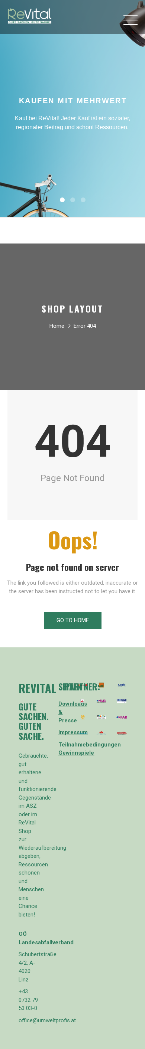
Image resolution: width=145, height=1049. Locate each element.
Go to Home (73, 620)
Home (56, 326)
